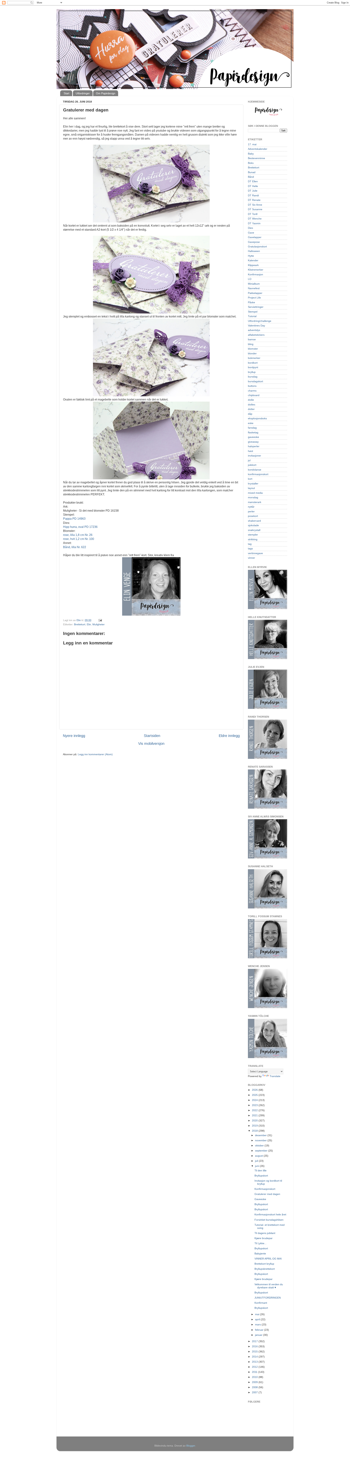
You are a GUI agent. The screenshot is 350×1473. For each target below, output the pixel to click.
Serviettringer (255, 306)
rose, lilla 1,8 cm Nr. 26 (77, 534)
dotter (251, 409)
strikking (252, 539)
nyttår (251, 506)
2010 (255, 1377)
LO (249, 279)
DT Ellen (253, 181)
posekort (253, 516)
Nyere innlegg (74, 736)
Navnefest (254, 288)
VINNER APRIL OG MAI (268, 1258)
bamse (252, 339)
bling (250, 344)
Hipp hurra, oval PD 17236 (80, 526)
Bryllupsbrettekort (264, 1268)
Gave (251, 232)
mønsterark (254, 502)
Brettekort (79, 624)
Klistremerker (255, 269)
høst (250, 451)
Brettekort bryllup (264, 1263)
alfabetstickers (256, 334)
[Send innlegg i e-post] (100, 620)
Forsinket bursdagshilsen (268, 1219)
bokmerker (254, 358)
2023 (255, 1105)
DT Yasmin (254, 223)
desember (261, 1135)
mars (258, 1324)
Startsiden (152, 736)
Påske (251, 302)
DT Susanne (255, 209)
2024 (255, 1100)
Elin (89, 624)
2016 (255, 1346)
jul (249, 460)
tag (250, 543)
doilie (251, 399)
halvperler (253, 446)
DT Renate (254, 200)
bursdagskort (255, 381)
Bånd (251, 176)
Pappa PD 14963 (74, 518)
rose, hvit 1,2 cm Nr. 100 (78, 538)
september (261, 1150)
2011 (255, 1371)
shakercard (254, 520)
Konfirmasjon (255, 274)
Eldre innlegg (229, 736)
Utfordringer (83, 93)
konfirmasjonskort (258, 474)
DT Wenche (255, 218)
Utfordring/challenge (259, 320)
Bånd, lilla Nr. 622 (74, 547)
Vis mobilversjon (151, 744)
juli (257, 1160)
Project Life (254, 297)
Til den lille (260, 1170)
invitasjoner (254, 455)
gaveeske (253, 437)
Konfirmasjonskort (264, 1188)
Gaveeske (260, 1199)
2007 (255, 1392)
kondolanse (254, 469)
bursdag (252, 376)
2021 (255, 1115)
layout (251, 488)
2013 (255, 1361)
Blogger (190, 1445)
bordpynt (253, 367)
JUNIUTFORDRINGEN (267, 1297)
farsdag (252, 427)
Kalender (253, 260)
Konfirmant (260, 1302)
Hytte (251, 255)
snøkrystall (254, 530)
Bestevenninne (256, 158)
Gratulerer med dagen (267, 1194)
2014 (255, 1356)
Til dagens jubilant (264, 1233)
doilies (251, 404)
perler (251, 511)
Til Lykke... (260, 1243)
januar (259, 1334)
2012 (255, 1366)
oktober (260, 1145)
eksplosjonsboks (257, 418)
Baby (251, 153)
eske (250, 423)
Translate (275, 1076)
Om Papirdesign (105, 93)
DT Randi (253, 195)
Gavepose (254, 241)
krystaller (253, 483)
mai (257, 1314)
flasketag (253, 432)
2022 (255, 1110)
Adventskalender (257, 148)
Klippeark (253, 265)
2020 (255, 1120)
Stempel (252, 311)
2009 (255, 1382)
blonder (252, 353)
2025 (255, 1094)
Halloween (254, 251)
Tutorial (252, 316)
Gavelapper (254, 237)
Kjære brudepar (263, 1238)
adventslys (254, 330)
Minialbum (254, 283)
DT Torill (252, 214)
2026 (255, 1089)
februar (259, 1329)
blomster (253, 348)
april (258, 1319)
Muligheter (98, 624)
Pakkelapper (255, 293)
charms (252, 390)
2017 (255, 1341)
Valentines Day (256, 325)
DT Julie (252, 190)
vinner (251, 557)
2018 (255, 1130)
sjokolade (253, 525)
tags (250, 548)
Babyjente (260, 1253)
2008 (255, 1387)
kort (250, 478)
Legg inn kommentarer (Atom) (95, 754)
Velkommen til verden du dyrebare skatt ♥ (268, 1286)
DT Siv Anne (255, 204)
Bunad (251, 172)
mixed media (255, 492)
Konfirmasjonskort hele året (270, 1214)
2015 (255, 1351)
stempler (253, 534)
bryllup (252, 372)
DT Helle (253, 186)
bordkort (253, 362)
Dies (250, 227)
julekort (252, 464)
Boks (251, 162)
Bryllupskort (261, 1175)
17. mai (252, 144)
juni (257, 1165)
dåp (250, 413)
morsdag (253, 497)
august (259, 1155)
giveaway (253, 441)
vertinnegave (255, 553)
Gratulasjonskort (257, 246)
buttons (252, 385)
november (261, 1140)
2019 (255, 1125)
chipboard (253, 395)
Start (66, 93)
